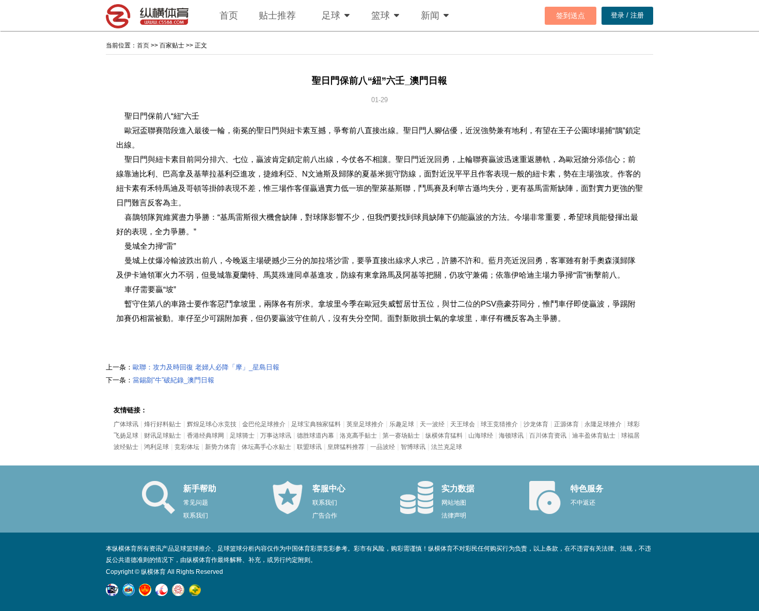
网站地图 (453, 502)
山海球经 (480, 435)
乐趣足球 (401, 424)
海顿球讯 (511, 435)
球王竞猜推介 (499, 424)
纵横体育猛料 (444, 435)
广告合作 (324, 515)
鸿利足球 (156, 447)
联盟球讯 (309, 447)
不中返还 (583, 502)
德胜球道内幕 (315, 435)
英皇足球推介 (365, 424)
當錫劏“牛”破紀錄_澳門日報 (173, 380)
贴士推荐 (277, 15)
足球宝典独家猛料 (316, 424)
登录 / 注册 (627, 15)
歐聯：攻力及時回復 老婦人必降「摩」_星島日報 (206, 367)
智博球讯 (413, 447)
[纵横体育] (157, 15)
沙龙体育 (536, 424)
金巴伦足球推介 (264, 424)
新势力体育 (220, 447)
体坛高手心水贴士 (266, 447)
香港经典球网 (205, 435)
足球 (331, 15)
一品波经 (382, 447)
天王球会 (462, 424)
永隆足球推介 (603, 424)
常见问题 (195, 502)
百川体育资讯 (547, 435)
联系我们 (195, 515)
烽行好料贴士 (162, 424)
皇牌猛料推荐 (346, 447)
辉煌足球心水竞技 (211, 424)
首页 (228, 15)
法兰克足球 (446, 447)
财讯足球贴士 (162, 435)
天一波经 (432, 424)
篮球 (380, 15)
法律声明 (453, 515)
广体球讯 (126, 424)
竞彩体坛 (187, 447)
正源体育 (566, 424)
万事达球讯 (275, 435)
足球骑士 (242, 435)
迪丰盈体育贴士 (593, 435)
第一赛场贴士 (401, 435)
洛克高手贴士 (358, 435)
